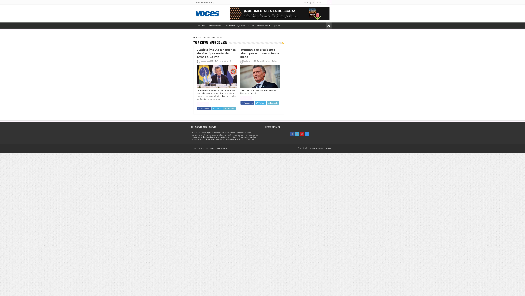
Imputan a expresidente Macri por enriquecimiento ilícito (259, 53)
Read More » (203, 104)
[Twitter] (307, 2)
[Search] (329, 2)
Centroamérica (214, 26)
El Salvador (200, 26)
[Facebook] (305, 2)
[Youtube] (310, 2)
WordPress (326, 148)
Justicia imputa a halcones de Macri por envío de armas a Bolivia (216, 53)
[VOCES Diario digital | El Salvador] (207, 13)
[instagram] (313, 2)
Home (198, 37)
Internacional (262, 26)
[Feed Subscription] (283, 43)
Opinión (276, 26)
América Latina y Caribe (234, 26)
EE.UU (251, 26)
